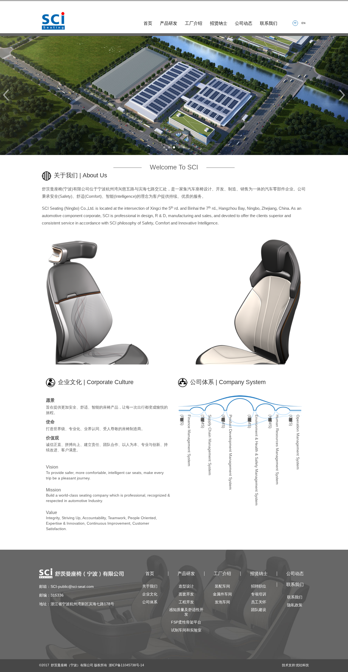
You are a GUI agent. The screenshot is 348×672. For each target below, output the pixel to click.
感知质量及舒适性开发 (186, 611)
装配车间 (222, 586)
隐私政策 (294, 605)
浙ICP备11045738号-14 (126, 665)
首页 (148, 23)
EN (303, 23)
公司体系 (149, 602)
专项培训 (258, 594)
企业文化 (149, 594)
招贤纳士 (218, 23)
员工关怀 (258, 602)
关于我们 (149, 586)
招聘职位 (258, 586)
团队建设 (258, 609)
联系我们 (268, 23)
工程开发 (186, 602)
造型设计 (186, 586)
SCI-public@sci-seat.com (72, 586)
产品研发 (168, 23)
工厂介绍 (193, 23)
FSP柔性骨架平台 (186, 622)
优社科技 (302, 665)
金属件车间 (222, 594)
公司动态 (243, 23)
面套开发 (186, 594)
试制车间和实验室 (186, 630)
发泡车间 (222, 602)
